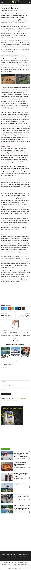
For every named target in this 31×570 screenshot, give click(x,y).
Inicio (2, 5)
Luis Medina (4, 10)
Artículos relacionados (11, 344)
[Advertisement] (15, 293)
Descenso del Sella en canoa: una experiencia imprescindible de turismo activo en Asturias (5, 356)
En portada (6, 5)
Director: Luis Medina (7, 556)
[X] (5, 308)
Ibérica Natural (17, 564)
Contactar (15, 556)
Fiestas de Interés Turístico (7, 564)
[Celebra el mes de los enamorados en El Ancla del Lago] (7, 466)
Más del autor (21, 344)
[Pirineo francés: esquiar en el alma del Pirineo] (15, 350)
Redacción (16, 458)
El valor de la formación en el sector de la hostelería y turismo (22, 474)
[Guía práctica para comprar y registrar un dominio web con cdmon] (7, 498)
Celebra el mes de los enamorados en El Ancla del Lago (21, 464)
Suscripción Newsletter (23, 556)
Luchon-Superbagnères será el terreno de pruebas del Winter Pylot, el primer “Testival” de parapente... (22, 454)
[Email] (19, 308)
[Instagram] (16, 340)
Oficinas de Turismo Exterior (17, 562)
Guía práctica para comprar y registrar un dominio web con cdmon (21, 496)
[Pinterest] (9, 308)
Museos (26, 562)
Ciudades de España (25, 564)
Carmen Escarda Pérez (18, 485)
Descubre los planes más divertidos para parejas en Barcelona (25, 355)
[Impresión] (23, 308)
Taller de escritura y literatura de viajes (6, 316)
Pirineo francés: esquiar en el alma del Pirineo (15, 355)
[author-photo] (15, 324)
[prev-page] (14, 360)
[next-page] (16, 360)
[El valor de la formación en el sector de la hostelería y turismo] (7, 477)
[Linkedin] (16, 308)
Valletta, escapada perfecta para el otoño (23, 316)
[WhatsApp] (12, 308)
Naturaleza (11, 240)
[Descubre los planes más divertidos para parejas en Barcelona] (25, 350)
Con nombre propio (15, 566)
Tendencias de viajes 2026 (21, 484)
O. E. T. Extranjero (6, 562)
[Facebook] (2, 308)
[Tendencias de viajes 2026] (7, 487)
